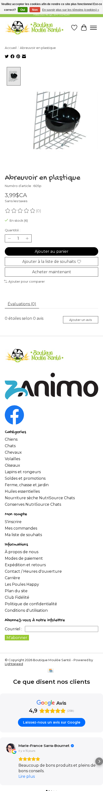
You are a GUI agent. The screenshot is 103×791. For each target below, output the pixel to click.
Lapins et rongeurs (23, 472)
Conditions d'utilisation (26, 610)
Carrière (12, 578)
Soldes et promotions (25, 478)
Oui (22, 10)
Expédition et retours (25, 565)
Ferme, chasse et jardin (27, 485)
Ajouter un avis (80, 320)
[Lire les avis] (20, 211)
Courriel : (13, 629)
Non (35, 10)
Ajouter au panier (52, 251)
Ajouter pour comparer (26, 281)
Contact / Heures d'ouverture (33, 571)
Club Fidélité (17, 597)
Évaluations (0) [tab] (22, 304)
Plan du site (16, 591)
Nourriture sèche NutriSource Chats (40, 498)
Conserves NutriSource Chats (33, 504)
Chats (10, 446)
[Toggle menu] (93, 28)
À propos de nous (21, 552)
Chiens (11, 439)
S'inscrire (13, 521)
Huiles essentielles (22, 491)
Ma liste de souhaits (23, 534)
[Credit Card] (51, 671)
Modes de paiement (24, 558)
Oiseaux (12, 465)
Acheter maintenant (51, 272)
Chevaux (13, 452)
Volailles (12, 459)
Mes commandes (21, 528)
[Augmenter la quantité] (27, 238)
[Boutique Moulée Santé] (34, 28)
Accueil (11, 48)
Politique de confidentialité (31, 604)
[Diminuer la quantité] (9, 238)
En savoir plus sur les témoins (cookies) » (70, 10)
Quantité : (12, 230)
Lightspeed (14, 664)
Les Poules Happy (22, 584)
